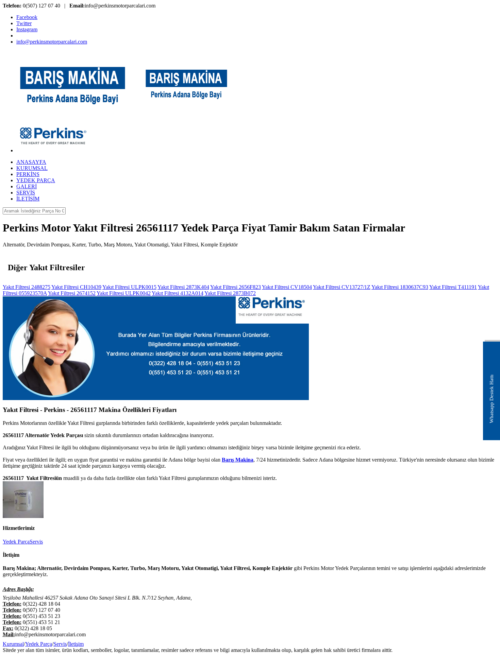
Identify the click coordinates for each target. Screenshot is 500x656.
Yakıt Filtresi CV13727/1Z (341, 287)
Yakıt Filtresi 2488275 (26, 287)
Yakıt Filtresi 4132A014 (177, 293)
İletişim (76, 644)
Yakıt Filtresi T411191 (453, 287)
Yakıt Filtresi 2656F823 (235, 287)
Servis (36, 542)
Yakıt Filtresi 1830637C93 (399, 287)
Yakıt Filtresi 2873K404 (183, 287)
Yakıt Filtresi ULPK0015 (129, 287)
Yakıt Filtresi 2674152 (72, 293)
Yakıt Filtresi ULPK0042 (124, 293)
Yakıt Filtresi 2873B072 (230, 293)
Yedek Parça (16, 542)
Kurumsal (13, 644)
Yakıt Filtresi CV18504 (287, 287)
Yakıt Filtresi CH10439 (76, 287)
